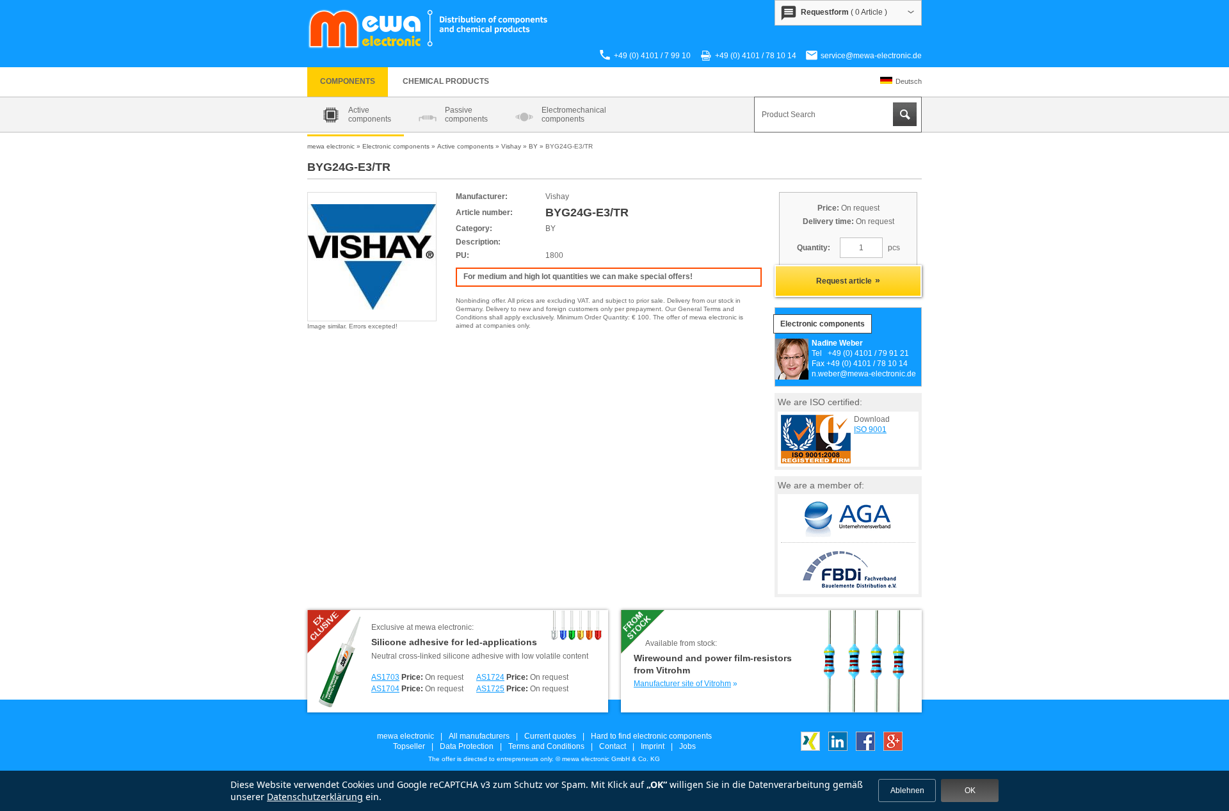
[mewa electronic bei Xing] (810, 748)
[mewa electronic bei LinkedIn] (838, 748)
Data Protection (467, 746)
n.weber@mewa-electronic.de (864, 373)
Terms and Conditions (546, 746)
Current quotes (550, 736)
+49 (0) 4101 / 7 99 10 (652, 55)
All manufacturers (479, 736)
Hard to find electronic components (651, 736)
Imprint (652, 746)
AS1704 (385, 688)
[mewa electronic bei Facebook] (865, 748)
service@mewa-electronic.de (871, 55)
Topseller (409, 746)
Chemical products (446, 81)
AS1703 (385, 677)
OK (970, 790)
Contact (612, 746)
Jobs (687, 746)
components (347, 81)
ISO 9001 (870, 429)
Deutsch (909, 81)
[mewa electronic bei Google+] (893, 748)
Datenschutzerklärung (315, 797)
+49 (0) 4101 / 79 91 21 (868, 353)
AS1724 (490, 677)
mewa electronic (405, 736)
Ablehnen (907, 790)
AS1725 (490, 688)
